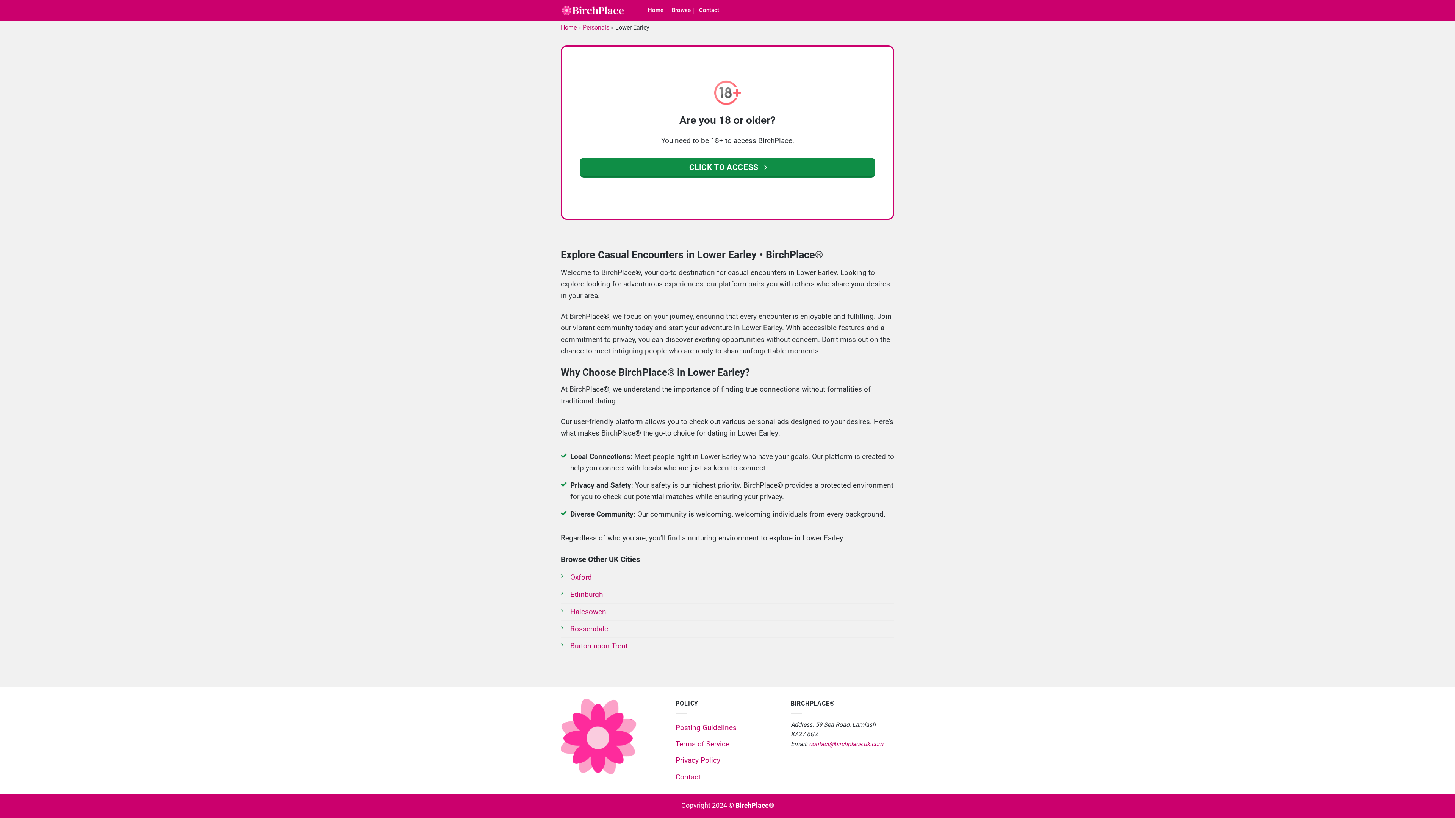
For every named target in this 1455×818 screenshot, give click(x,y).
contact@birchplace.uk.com (846, 744)
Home (655, 10)
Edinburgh (586, 594)
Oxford (581, 577)
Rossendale (589, 628)
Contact (709, 10)
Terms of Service (702, 744)
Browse (681, 10)
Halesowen (588, 611)
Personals (596, 27)
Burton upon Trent (599, 646)
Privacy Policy (698, 760)
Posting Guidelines (706, 727)
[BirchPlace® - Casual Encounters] (593, 11)
